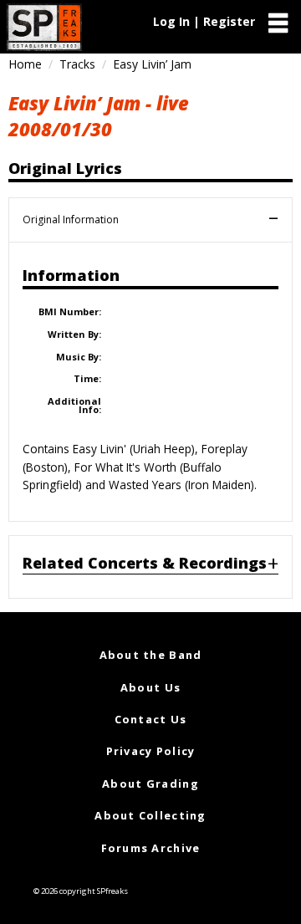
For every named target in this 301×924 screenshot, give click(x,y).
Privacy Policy (151, 750)
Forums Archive (151, 847)
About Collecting (150, 815)
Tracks (77, 64)
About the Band (150, 654)
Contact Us (151, 719)
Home (25, 64)
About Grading (150, 783)
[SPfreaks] (44, 27)
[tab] (150, 567)
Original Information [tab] (71, 219)
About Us (150, 687)
